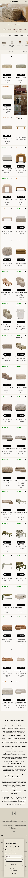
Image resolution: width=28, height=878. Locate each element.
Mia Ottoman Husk (7, 357)
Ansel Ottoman (7, 419)
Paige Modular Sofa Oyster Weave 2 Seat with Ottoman (20, 704)
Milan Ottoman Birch (7, 78)
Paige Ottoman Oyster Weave (7, 703)
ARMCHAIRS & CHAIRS (12, 46)
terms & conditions (17, 869)
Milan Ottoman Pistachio (21, 78)
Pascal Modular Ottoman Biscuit (20, 231)
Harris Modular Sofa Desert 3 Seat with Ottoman (7, 514)
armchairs (16, 29)
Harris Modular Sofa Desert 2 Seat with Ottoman (21, 482)
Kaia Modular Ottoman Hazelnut (7, 639)
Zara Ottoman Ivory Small (7, 200)
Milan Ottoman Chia (7, 108)
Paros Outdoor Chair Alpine (20, 578)
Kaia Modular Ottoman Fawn (21, 388)
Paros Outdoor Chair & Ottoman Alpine (7, 546)
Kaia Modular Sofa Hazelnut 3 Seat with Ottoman (7, 672)
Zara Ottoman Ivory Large (7, 231)
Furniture (10, 35)
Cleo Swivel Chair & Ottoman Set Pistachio (7, 326)
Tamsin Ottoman (21, 137)
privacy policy (14, 870)
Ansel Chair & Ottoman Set (7, 388)
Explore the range (20, 89)
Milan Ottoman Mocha (7, 139)
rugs (7, 801)
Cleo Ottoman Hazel (7, 263)
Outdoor (21, 35)
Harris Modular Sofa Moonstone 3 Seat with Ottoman (20, 450)
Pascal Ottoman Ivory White (7, 169)
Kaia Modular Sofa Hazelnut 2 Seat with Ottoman (21, 640)
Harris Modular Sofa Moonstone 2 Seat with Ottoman (7, 450)
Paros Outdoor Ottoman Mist (7, 578)
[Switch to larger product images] (23, 51)
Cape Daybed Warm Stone (20, 357)
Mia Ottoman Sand (21, 263)
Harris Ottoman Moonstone (20, 419)
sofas (21, 29)
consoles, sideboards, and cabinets (15, 801)
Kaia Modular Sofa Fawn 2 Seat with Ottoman (20, 672)
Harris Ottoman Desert (7, 481)
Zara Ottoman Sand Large (20, 200)
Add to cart (7, 74)
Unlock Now (14, 864)
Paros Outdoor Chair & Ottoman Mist (20, 514)
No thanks (14, 873)
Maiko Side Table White (21, 325)
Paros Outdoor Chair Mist (21, 545)
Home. (14, 831)
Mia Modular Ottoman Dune (20, 608)
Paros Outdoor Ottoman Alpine (7, 608)
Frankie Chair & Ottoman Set (7, 293)
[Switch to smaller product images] (26, 51)
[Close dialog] (23, 840)
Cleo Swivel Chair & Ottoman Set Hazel (21, 294)
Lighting (16, 35)
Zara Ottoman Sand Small (20, 169)
